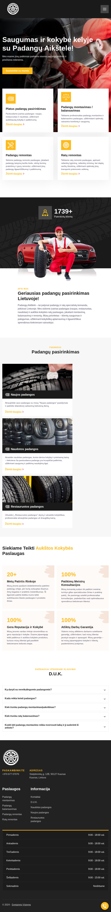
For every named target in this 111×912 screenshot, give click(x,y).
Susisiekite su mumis (17, 70)
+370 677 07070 (10, 774)
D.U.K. (34, 802)
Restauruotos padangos (37, 819)
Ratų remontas (9, 819)
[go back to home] (17, 758)
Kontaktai (35, 797)
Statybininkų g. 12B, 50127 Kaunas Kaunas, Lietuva (47, 776)
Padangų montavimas (8, 799)
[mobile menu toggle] (105, 9)
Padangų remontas (12, 814)
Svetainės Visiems (21, 904)
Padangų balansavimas (9, 807)
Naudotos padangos (41, 807)
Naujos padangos (40, 812)
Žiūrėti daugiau (14, 124)
